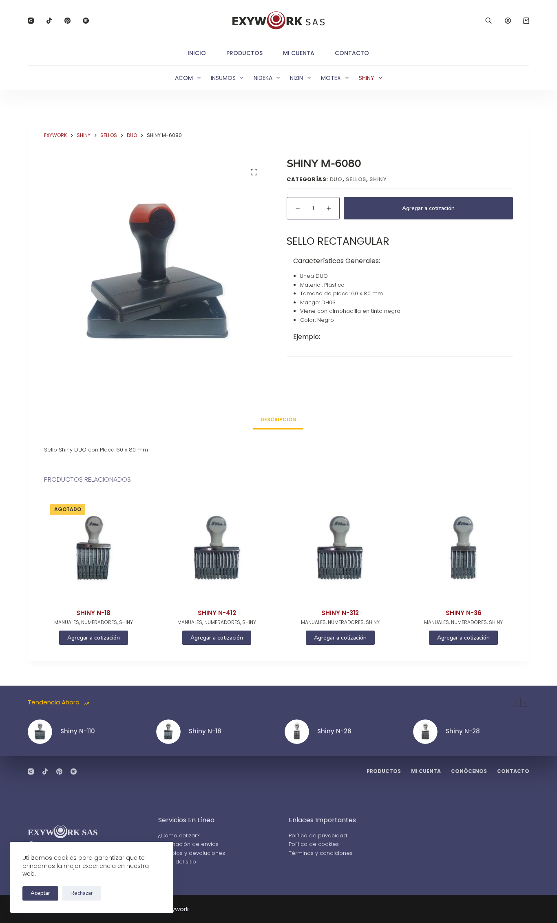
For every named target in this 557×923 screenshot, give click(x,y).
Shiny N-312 (340, 613)
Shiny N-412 (217, 613)
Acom (184, 78)
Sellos (356, 179)
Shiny (366, 78)
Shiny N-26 (334, 731)
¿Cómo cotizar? (179, 835)
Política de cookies (314, 844)
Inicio (197, 53)
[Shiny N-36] (463, 548)
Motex (331, 78)
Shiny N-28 (463, 731)
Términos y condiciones (321, 853)
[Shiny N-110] (40, 731)
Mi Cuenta (298, 53)
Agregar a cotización (428, 208)
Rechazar (82, 893)
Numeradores (99, 622)
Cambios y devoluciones (191, 853)
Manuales (66, 622)
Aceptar (40, 893)
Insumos (223, 78)
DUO (336, 179)
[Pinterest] (67, 21)
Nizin (296, 78)
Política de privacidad (318, 835)
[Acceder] (508, 21)
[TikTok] (49, 21)
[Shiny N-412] (217, 548)
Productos (244, 53)
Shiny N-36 (464, 613)
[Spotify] (86, 21)
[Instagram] (31, 21)
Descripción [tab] (278, 419)
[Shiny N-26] (297, 731)
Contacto (352, 53)
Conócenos (469, 771)
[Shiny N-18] (93, 548)
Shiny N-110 (77, 731)
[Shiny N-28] (425, 731)
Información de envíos (188, 844)
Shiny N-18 (93, 613)
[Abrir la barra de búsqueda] (488, 20)
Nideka (263, 78)
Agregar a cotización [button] (216, 638)
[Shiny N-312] (340, 548)
